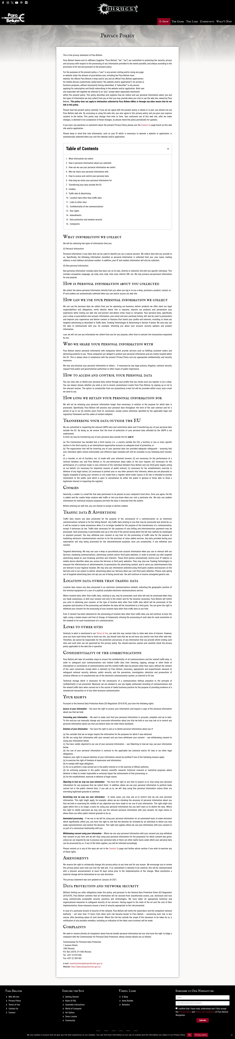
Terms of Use (102, 633)
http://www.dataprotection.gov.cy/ (86, 966)
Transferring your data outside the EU (85, 184)
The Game (177, 21)
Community (207, 21)
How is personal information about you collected (90, 163)
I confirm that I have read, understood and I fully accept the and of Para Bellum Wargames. (202, 1011)
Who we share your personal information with (88, 171)
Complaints (75, 224)
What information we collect (81, 158)
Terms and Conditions (205, 1012)
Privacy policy (201, 1035)
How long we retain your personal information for (90, 180)
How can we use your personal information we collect (92, 167)
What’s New (224, 21)
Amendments (75, 215)
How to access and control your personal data (89, 176)
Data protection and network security (86, 219)
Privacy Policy (185, 1012)
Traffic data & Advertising (80, 193)
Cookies (72, 189)
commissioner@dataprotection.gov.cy (86, 963)
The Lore (192, 21)
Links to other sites (78, 202)
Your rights (74, 211)
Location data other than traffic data (86, 198)
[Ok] (231, 1035)
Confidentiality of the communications (86, 206)
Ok (189, 1035)
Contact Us (146, 125)
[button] (163, 21)
